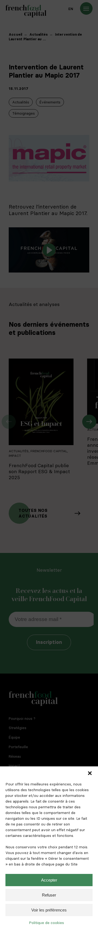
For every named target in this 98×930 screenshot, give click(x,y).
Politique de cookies (46, 922)
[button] (90, 773)
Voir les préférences (49, 910)
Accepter (49, 880)
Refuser (49, 895)
